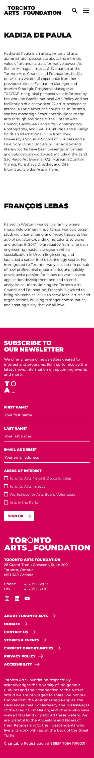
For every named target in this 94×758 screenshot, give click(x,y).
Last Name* (15, 428)
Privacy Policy (20, 656)
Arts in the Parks (24, 502)
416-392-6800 (36, 584)
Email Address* (20, 450)
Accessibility (18, 664)
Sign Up (15, 516)
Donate (12, 624)
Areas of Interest (23, 471)
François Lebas (36, 206)
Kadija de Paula (38, 35)
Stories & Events (21, 640)
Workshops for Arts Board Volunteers (42, 494)
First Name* (16, 407)
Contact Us (16, 632)
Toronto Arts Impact (27, 486)
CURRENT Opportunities (28, 648)
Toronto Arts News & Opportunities (40, 478)
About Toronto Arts (26, 616)
